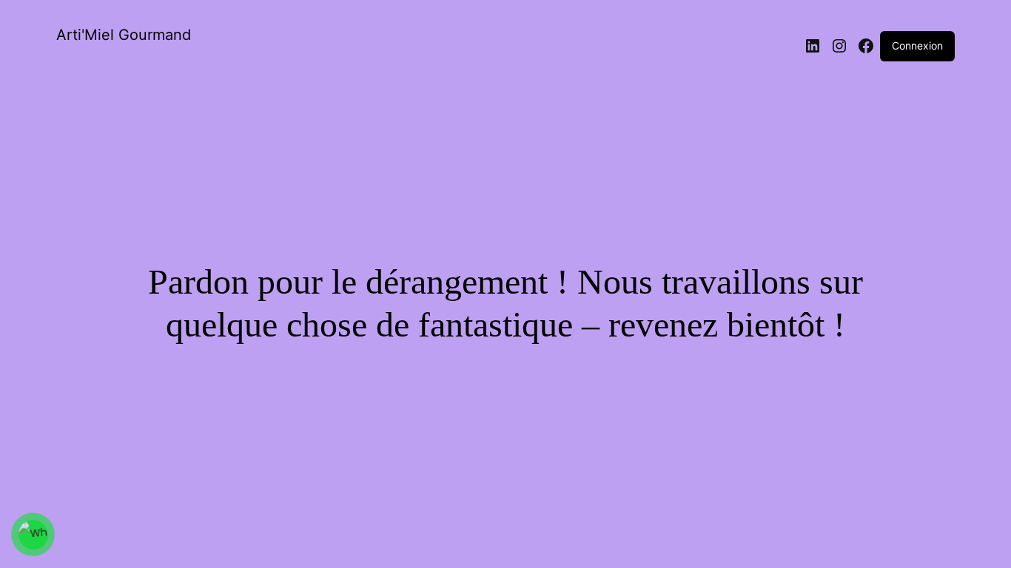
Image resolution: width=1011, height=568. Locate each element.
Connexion (917, 45)
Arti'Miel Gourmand (123, 35)
